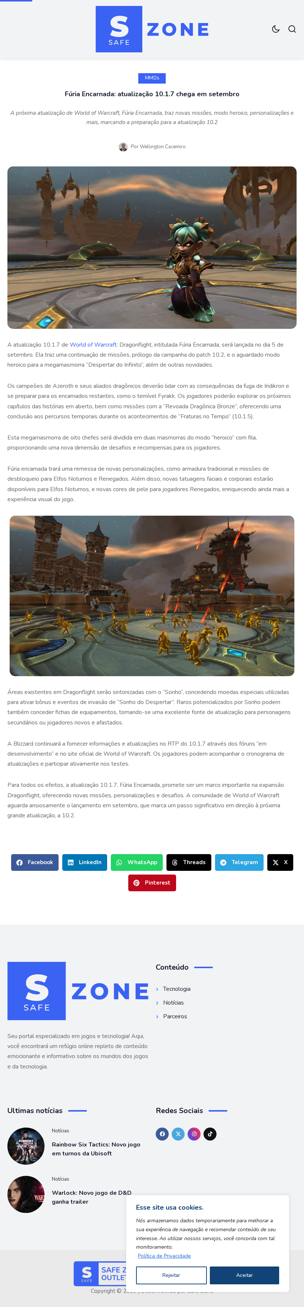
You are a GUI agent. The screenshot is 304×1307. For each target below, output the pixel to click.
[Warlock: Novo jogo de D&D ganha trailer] (25, 1194)
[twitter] (178, 1134)
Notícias (60, 1131)
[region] (207, 1243)
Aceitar (244, 1275)
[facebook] (162, 1134)
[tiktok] (210, 1134)
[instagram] (194, 1134)
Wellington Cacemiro (163, 146)
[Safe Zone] (152, 29)
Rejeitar (171, 1275)
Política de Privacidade (164, 1255)
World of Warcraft (93, 345)
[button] (35, 862)
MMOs (152, 78)
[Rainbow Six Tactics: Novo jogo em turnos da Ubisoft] (25, 1146)
